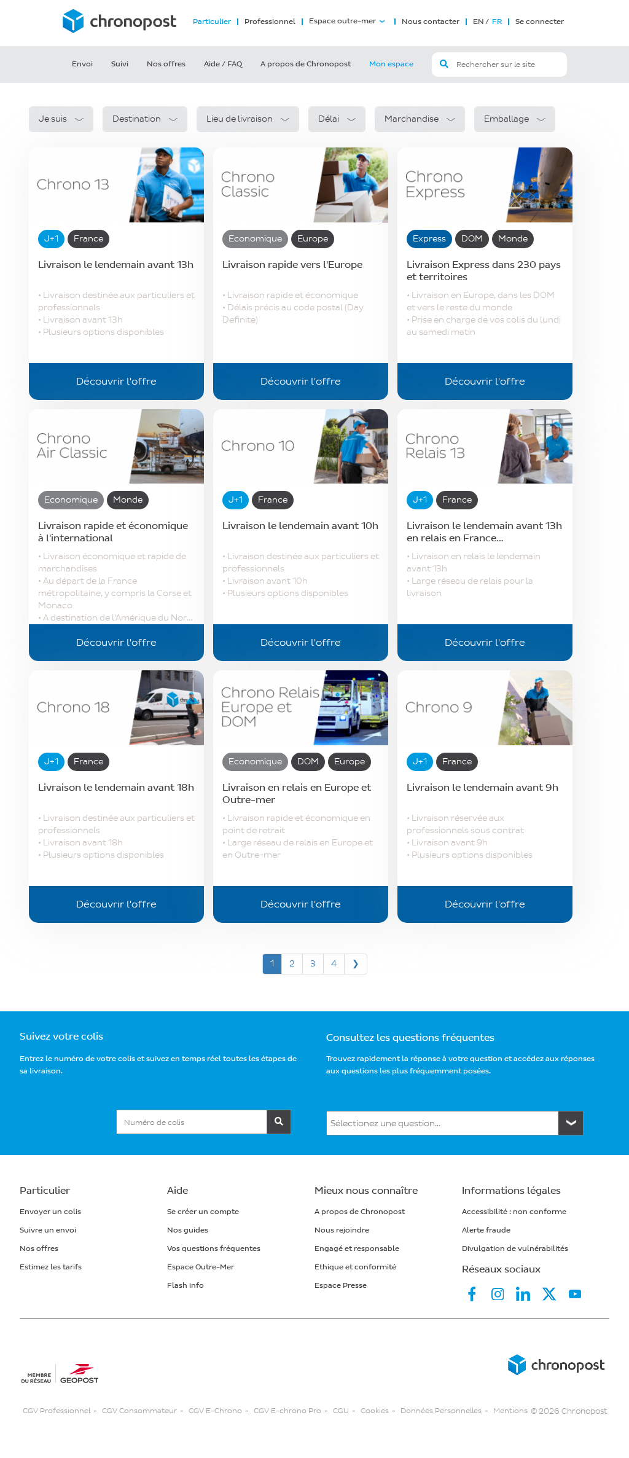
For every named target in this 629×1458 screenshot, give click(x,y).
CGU (341, 1411)
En (478, 21)
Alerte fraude (486, 1230)
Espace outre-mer (342, 21)
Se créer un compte (203, 1212)
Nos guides (187, 1230)
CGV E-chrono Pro (287, 1411)
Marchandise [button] (412, 119)
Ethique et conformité (355, 1267)
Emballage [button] (506, 119)
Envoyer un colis (50, 1212)
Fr (496, 21)
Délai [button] (328, 119)
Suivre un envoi (48, 1230)
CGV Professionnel (56, 1411)
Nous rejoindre (341, 1230)
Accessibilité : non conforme (514, 1212)
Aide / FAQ (223, 64)
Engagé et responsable (356, 1248)
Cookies (375, 1411)
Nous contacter (430, 21)
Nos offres (166, 64)
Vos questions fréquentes (213, 1248)
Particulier (212, 21)
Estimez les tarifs (51, 1267)
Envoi (82, 64)
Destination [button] (136, 119)
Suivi (119, 64)
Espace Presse (340, 1285)
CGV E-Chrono (215, 1411)
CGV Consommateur (139, 1411)
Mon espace (391, 64)
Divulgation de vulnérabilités (515, 1248)
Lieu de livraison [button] (239, 119)
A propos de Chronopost (305, 64)
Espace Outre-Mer (200, 1267)
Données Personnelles (441, 1411)
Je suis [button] (53, 119)
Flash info (185, 1285)
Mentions (510, 1411)
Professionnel (269, 21)
